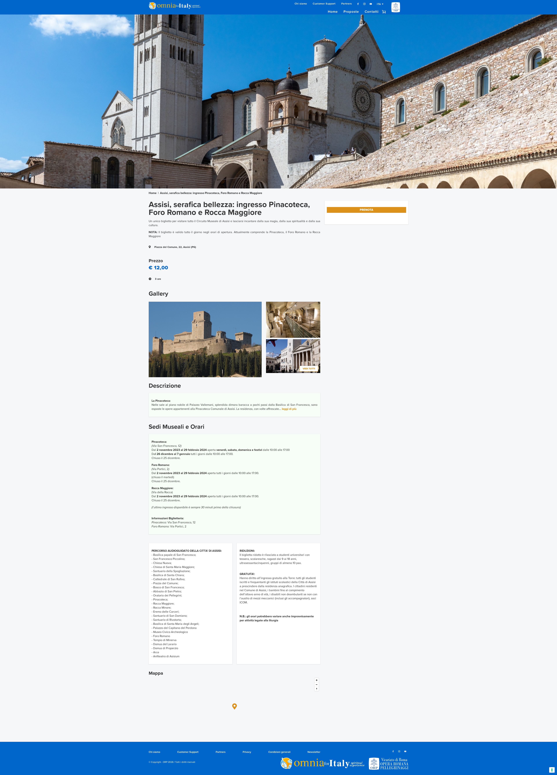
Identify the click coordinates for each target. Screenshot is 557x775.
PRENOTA (366, 210)
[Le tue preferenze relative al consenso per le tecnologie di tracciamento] (552, 770)
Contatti (372, 11)
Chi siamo (301, 4)
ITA (379, 4)
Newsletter (314, 752)
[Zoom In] (316, 680)
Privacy (247, 752)
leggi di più (289, 409)
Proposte (351, 11)
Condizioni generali (279, 752)
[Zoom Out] (316, 684)
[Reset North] (316, 689)
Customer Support (324, 4)
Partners (346, 4)
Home (333, 11)
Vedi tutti (309, 368)
